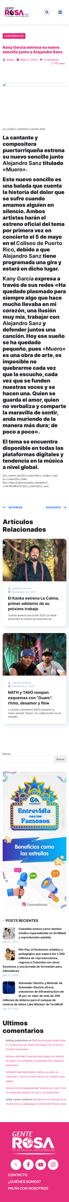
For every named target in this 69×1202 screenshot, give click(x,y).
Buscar (7, 753)
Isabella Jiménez (21, 588)
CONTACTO (17, 1175)
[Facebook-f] (28, 1164)
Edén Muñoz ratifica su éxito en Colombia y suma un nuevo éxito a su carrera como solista (35, 1076)
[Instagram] (53, 1164)
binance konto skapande (20, 1087)
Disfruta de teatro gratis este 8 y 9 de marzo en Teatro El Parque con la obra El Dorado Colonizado (35, 1045)
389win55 (12, 1072)
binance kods (13, 1056)
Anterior (15, 507)
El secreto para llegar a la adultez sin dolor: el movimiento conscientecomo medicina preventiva (35, 1061)
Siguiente (53, 507)
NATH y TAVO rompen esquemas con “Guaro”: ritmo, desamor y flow (30, 697)
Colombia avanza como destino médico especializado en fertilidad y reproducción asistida (42, 933)
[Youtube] (40, 1164)
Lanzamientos (14, 36)
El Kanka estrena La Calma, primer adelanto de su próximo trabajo (33, 603)
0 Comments (51, 59)
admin (10, 59)
